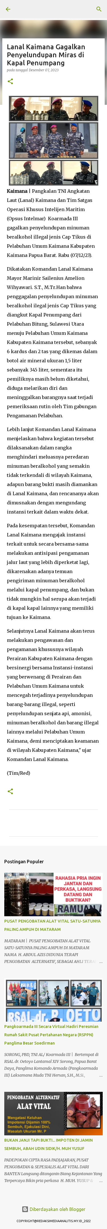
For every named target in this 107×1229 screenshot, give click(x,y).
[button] (10, 82)
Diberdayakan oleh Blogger (57, 1209)
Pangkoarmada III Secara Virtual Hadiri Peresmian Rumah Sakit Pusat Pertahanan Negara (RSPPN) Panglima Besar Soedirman (51, 1034)
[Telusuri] (99, 9)
